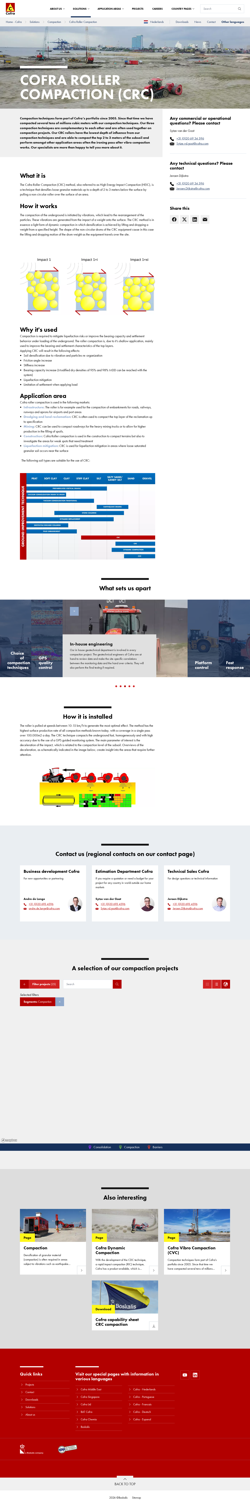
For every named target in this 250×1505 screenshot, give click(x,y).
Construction (33, 436)
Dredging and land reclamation (47, 417)
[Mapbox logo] (9, 1140)
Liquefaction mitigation (41, 446)
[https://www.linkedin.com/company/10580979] (195, 1375)
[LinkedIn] (194, 219)
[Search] (239, 8)
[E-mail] (205, 219)
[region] (125, 1078)
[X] (184, 219)
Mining (29, 426)
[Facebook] (174, 219)
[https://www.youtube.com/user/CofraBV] (184, 1375)
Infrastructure (34, 407)
